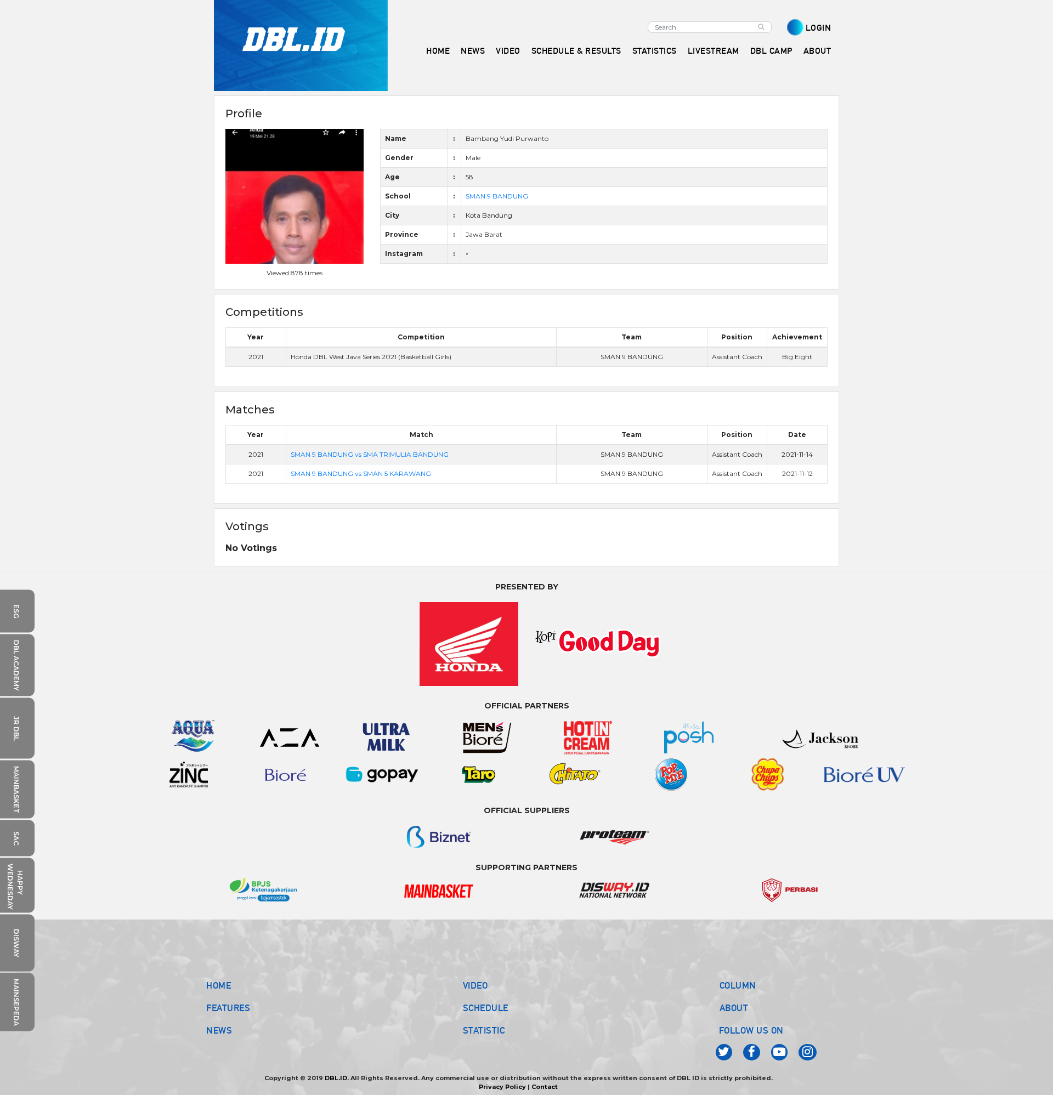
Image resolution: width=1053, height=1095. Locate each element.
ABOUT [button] (817, 51)
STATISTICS (654, 51)
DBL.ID (336, 1078)
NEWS (219, 1030)
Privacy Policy (502, 1087)
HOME (438, 51)
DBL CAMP (771, 51)
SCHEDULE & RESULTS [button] (576, 51)
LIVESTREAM (713, 51)
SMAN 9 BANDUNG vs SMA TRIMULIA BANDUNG (370, 454)
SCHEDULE (485, 1007)
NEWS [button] (473, 51)
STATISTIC (484, 1030)
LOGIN (818, 27)
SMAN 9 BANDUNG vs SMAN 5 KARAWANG (361, 473)
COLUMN (738, 985)
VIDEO (508, 51)
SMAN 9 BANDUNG (497, 196)
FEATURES (228, 1007)
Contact (544, 1087)
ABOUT (734, 1007)
